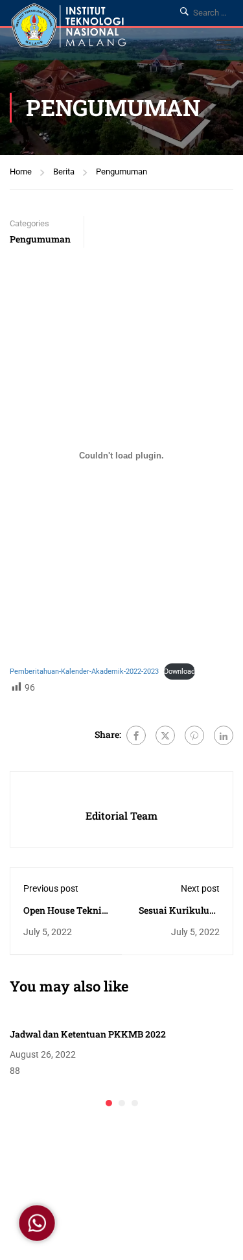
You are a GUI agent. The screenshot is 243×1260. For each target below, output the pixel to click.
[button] (109, 1103)
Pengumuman (121, 171)
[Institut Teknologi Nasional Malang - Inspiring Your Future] (69, 27)
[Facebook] (136, 735)
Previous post (50, 888)
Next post (200, 888)
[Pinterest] (194, 735)
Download (179, 671)
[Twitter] (165, 735)
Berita (64, 171)
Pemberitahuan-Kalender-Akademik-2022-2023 (84, 671)
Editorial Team (121, 815)
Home (21, 171)
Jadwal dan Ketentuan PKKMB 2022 (88, 1034)
